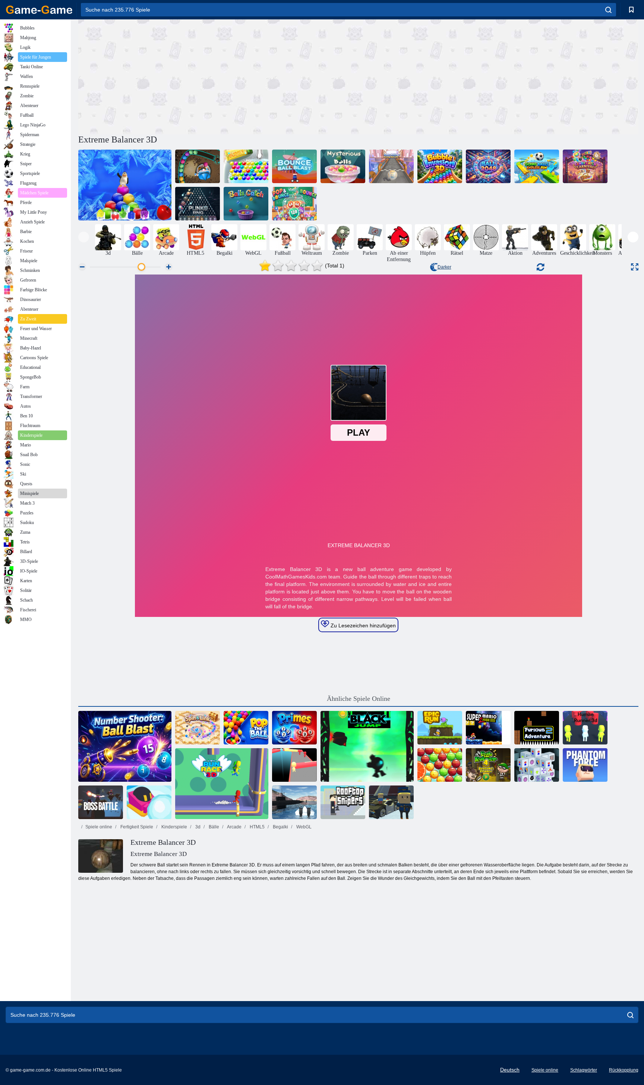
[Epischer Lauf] (439, 727)
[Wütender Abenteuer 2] (536, 727)
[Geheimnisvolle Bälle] (343, 166)
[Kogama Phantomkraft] (585, 765)
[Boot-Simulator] (294, 802)
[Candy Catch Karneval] (585, 166)
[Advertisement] (218, 75)
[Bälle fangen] (246, 203)
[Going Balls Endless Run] (536, 166)
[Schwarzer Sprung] (367, 746)
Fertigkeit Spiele (136, 827)
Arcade (234, 827)
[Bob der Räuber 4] (488, 765)
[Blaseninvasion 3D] (439, 166)
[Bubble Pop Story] (439, 765)
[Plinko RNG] (197, 203)
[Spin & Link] (197, 727)
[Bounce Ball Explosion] (294, 166)
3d (197, 827)
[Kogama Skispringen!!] (391, 802)
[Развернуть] (634, 266)
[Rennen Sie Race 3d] (221, 783)
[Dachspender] (343, 802)
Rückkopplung (623, 1070)
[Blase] (246, 166)
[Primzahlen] (294, 727)
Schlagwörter (583, 1070)
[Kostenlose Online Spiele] (39, 10)
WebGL (303, 827)
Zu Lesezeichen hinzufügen (362, 625)
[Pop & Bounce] (294, 203)
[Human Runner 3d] (585, 727)
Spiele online (98, 827)
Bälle (213, 827)
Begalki (280, 827)
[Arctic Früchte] (124, 185)
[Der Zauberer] (197, 166)
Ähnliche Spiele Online (358, 698)
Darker (444, 267)
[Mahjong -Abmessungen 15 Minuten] (536, 765)
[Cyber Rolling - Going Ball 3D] (391, 166)
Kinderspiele (173, 827)
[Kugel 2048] (488, 166)
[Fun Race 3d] (294, 765)
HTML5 (257, 827)
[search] (608, 10)
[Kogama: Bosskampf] (100, 802)
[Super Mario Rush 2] (488, 727)
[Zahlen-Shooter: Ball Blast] (124, 746)
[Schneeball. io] (149, 802)
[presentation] (83, 237)
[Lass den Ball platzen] (246, 727)
